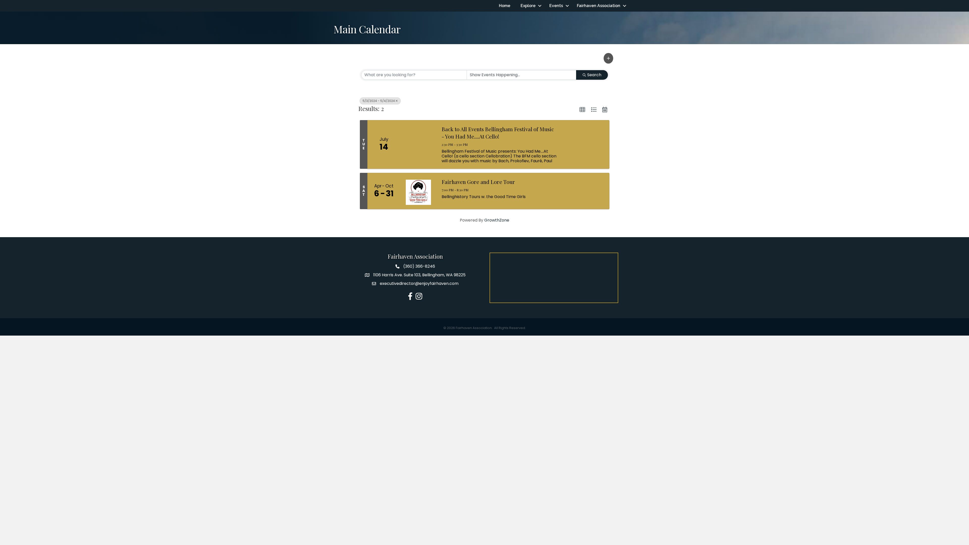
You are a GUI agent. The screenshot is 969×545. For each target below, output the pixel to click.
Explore (528, 5)
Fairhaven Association (598, 5)
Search (594, 75)
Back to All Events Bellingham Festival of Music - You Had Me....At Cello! (498, 132)
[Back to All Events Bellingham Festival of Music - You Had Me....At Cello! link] (418, 144)
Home (504, 5)
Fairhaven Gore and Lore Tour (478, 181)
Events (556, 5)
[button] (608, 58)
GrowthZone (496, 220)
